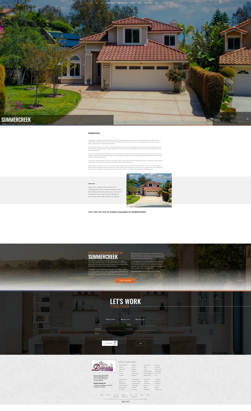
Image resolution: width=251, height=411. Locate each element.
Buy (97, 3)
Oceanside (134, 375)
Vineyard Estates (158, 389)
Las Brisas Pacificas (136, 381)
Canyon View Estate (123, 385)
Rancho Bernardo (148, 371)
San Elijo (146, 385)
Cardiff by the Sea (123, 365)
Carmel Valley (122, 369)
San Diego (157, 365)
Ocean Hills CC (147, 379)
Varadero (157, 387)
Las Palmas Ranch (136, 383)
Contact (132, 3)
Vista (156, 375)
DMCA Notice (116, 396)
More (139, 3)
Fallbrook (134, 365)
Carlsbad (121, 367)
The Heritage (158, 381)
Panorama (146, 381)
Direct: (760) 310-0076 (101, 379)
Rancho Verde (147, 383)
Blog (136, 394)
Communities (110, 3)
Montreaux (134, 389)
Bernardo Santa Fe (123, 379)
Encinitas (121, 373)
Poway (145, 367)
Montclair (134, 387)
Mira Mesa (134, 369)
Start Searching (125, 280)
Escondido (121, 375)
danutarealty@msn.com (101, 377)
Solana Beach (158, 371)
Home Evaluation (122, 3)
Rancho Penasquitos (148, 373)
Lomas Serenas (135, 385)
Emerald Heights (122, 387)
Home (91, 3)
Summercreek (147, 389)
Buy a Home (108, 394)
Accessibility (134, 396)
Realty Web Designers (142, 399)
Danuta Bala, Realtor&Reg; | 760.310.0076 (149, 3)
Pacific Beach (147, 365)
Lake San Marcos (135, 379)
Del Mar (120, 371)
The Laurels (157, 383)
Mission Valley (135, 373)
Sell (102, 3)
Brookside (121, 381)
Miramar (134, 371)
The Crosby (157, 379)
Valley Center (158, 373)
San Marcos (157, 367)
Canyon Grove (122, 383)
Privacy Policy (125, 396)
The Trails (157, 385)
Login (148, 394)
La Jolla (133, 367)
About (131, 394)
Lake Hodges (121, 389)
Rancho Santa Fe (147, 375)
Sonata (145, 387)
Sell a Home (115, 394)
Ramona (145, 369)
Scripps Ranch (158, 369)
